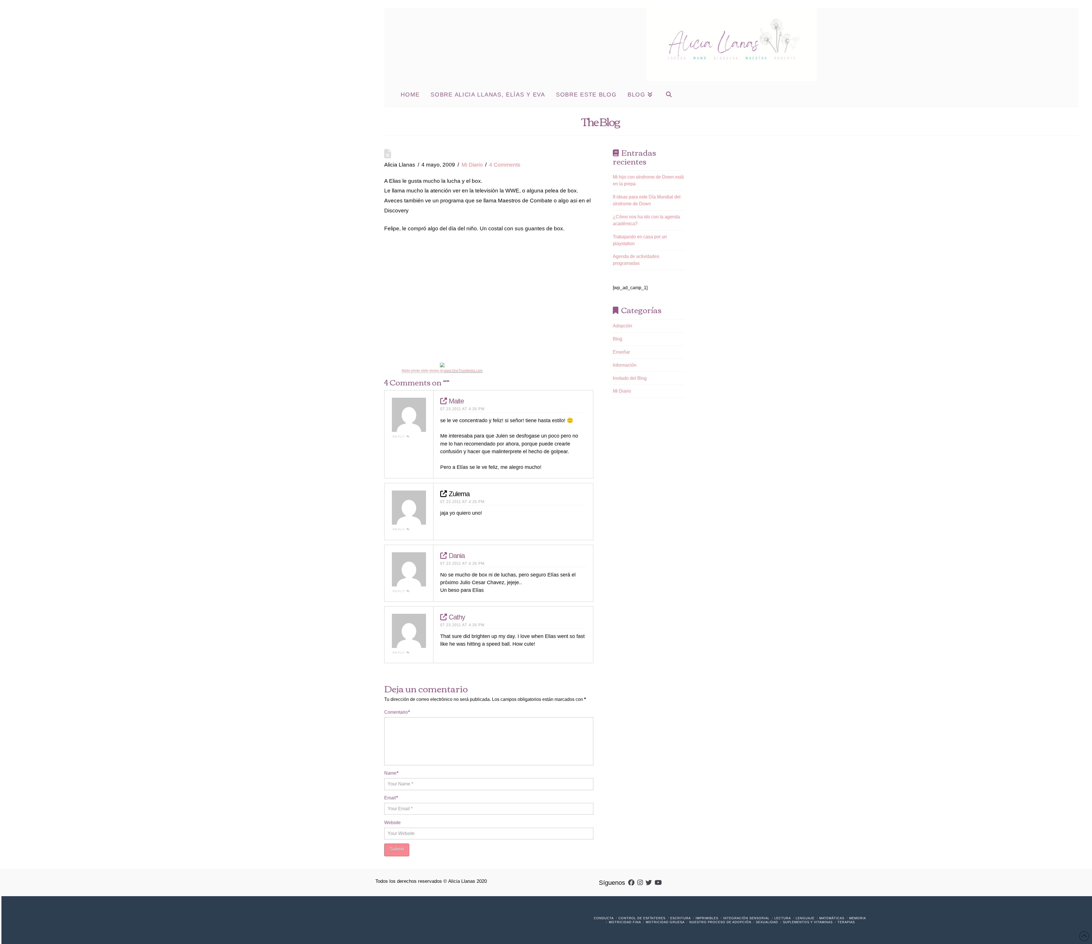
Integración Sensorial (746, 918)
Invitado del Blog (630, 378)
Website (392, 822)
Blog (617, 338)
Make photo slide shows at (442, 371)
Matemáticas (831, 918)
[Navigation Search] (668, 94)
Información (624, 365)
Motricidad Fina (625, 922)
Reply (399, 436)
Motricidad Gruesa (665, 922)
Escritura (680, 918)
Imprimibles (707, 918)
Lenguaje (805, 918)
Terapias (846, 922)
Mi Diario (472, 165)
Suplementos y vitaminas (808, 922)
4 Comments (504, 165)
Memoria (857, 918)
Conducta (604, 918)
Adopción (622, 325)
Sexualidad (767, 922)
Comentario (397, 712)
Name (391, 773)
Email (391, 797)
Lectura (782, 918)
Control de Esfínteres (642, 918)
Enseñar (621, 352)
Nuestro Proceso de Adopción (720, 922)
